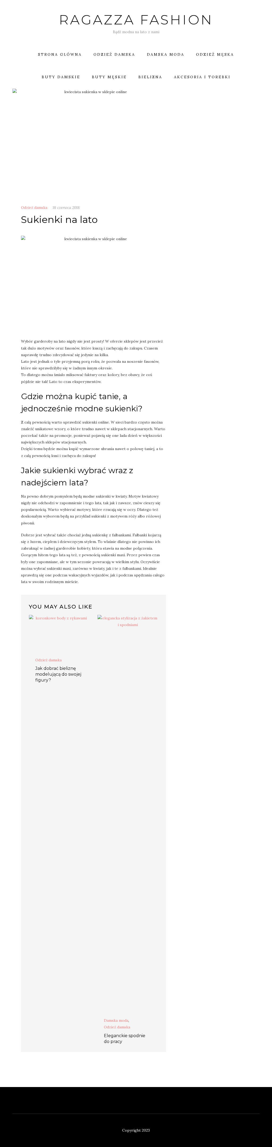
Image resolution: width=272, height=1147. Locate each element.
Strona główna (60, 54)
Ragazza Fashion (136, 20)
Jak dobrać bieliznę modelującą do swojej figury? (58, 674)
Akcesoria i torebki (202, 77)
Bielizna (150, 77)
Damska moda (165, 54)
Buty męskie (109, 77)
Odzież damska (114, 54)
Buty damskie (61, 77)
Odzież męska (215, 54)
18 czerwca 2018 (66, 207)
